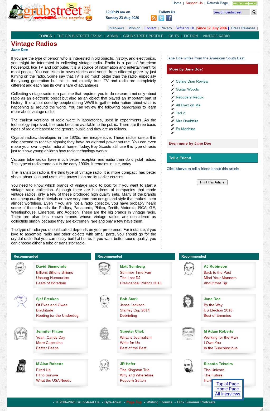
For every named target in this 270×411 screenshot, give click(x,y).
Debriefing (128, 315)
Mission (134, 28)
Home (176, 3)
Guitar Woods (187, 89)
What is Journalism (136, 337)
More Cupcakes (49, 343)
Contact (150, 28)
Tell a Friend (180, 158)
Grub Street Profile (143, 36)
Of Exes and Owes (51, 305)
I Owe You (212, 343)
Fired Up (43, 370)
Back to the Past (217, 272)
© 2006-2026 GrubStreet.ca (77, 402)
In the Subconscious (221, 348)
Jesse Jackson (132, 305)
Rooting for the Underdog (57, 315)
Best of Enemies (217, 315)
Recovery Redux (190, 97)
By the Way (213, 305)
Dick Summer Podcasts (196, 402)
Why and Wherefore (136, 375)
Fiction (191, 36)
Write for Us (185, 28)
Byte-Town (112, 402)
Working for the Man (221, 337)
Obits (173, 36)
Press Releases (243, 28)
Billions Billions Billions (54, 272)
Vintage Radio (216, 36)
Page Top (134, 402)
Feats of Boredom (51, 283)
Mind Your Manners (220, 278)
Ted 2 (180, 113)
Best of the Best (133, 348)
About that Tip (215, 283)
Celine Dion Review (192, 81)
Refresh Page (217, 3)
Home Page (227, 389)
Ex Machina (185, 129)
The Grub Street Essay (79, 36)
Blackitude (44, 310)
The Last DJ (130, 278)
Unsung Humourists (52, 278)
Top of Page (227, 384)
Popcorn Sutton (133, 380)
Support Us (194, 3)
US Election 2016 (218, 310)
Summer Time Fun (135, 272)
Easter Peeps (47, 348)
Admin (112, 36)
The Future (213, 375)
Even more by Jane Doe (190, 143)
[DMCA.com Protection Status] (244, 5)
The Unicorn (214, 370)
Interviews (116, 28)
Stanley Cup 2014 (135, 310)
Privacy (166, 28)
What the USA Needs (53, 380)
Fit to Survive (47, 375)
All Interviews (227, 394)
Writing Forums (159, 402)
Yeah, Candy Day (50, 337)
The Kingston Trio (135, 370)
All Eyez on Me (188, 105)
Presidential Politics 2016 (141, 283)
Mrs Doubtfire (187, 121)
